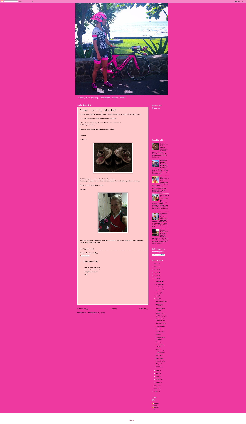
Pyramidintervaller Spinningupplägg (164, 197)
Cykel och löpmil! (160, 326)
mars (157, 376)
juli (157, 296)
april (157, 373)
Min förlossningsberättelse (164, 178)
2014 (155, 270)
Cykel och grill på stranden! (160, 338)
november (159, 284)
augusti (158, 293)
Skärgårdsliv (159, 364)
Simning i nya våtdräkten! (159, 305)
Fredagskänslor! (160, 329)
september (159, 290)
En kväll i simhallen (161, 323)
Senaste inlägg (82, 308)
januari (158, 382)
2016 (155, 264)
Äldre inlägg (143, 308)
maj (157, 370)
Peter (85, 267)
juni (157, 299)
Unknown (156, 408)
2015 (155, 267)
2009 (155, 389)
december (159, 281)
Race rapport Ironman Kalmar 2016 (163, 162)
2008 (155, 392)
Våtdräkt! (158, 334)
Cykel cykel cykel (160, 361)
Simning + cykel (160, 313)
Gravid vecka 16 (163, 214)
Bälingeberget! (160, 355)
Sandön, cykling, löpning (160, 345)
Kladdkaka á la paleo (164, 145)
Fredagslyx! (159, 342)
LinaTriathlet (156, 404)
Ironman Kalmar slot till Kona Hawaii (164, 231)
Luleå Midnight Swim (161, 301)
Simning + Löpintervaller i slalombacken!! (160, 350)
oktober (158, 287)
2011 (155, 278)
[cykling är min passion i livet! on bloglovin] (158, 255)
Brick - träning (159, 358)
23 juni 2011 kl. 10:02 (94, 267)
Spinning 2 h (159, 367)
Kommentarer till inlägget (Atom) (95, 313)
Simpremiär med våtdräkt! (160, 309)
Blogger (131, 420)
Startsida (114, 308)
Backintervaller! (160, 332)
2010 (155, 386)
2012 (155, 276)
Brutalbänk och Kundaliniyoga (160, 319)
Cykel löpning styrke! (161, 316)
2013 (155, 273)
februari (158, 379)
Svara (86, 274)
